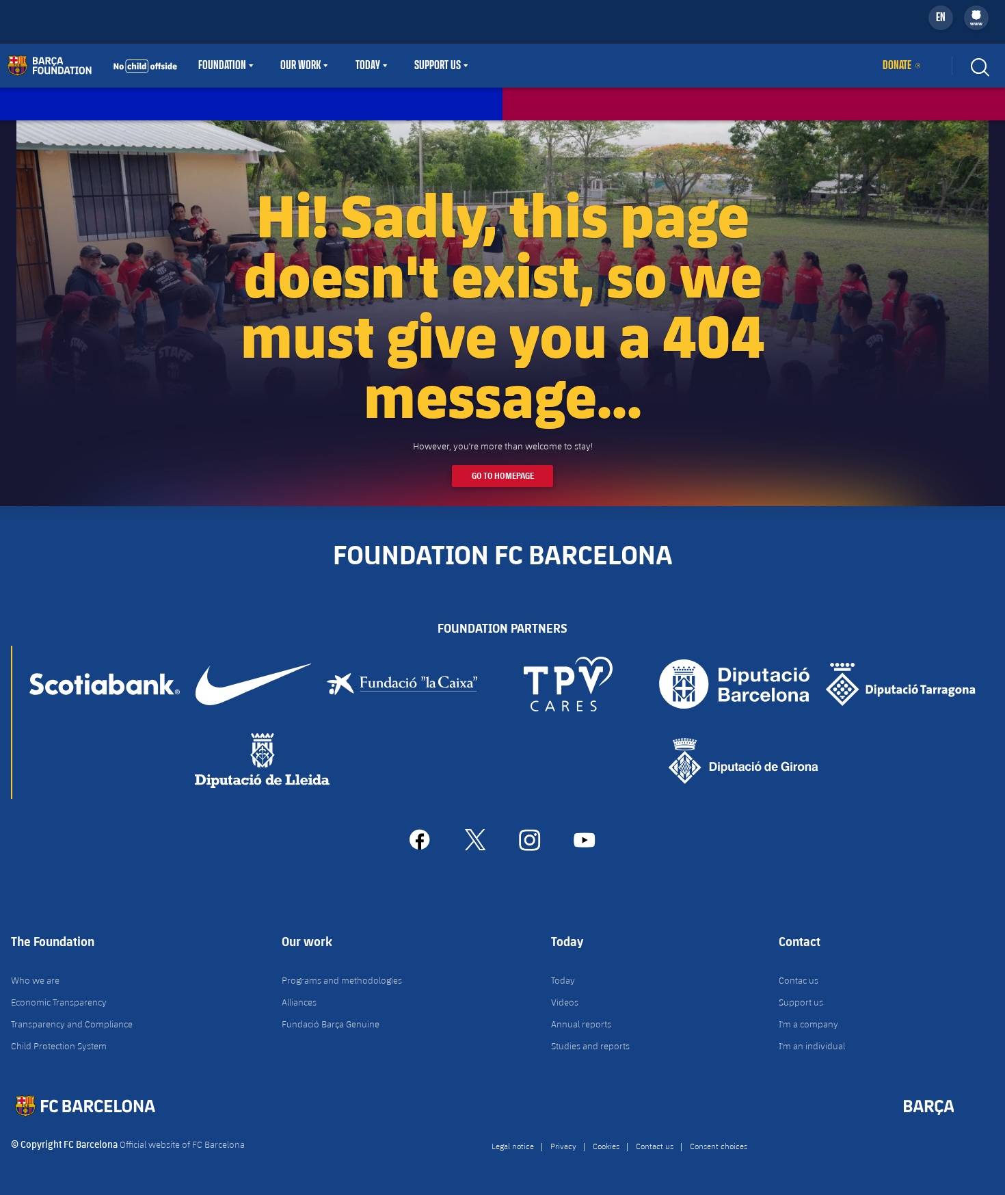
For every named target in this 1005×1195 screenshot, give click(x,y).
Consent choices (718, 1146)
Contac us (798, 980)
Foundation (222, 66)
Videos (564, 1002)
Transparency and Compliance (72, 1024)
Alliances (299, 1002)
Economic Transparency (59, 1002)
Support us (801, 1002)
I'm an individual (812, 1045)
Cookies (606, 1146)
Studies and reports (590, 1045)
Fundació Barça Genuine (330, 1024)
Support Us (437, 66)
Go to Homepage (503, 476)
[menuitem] (976, 15)
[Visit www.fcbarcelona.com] (92, 66)
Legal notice (513, 1146)
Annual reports (581, 1024)
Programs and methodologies (342, 980)
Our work (300, 66)
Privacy (563, 1146)
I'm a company (808, 1024)
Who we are (35, 980)
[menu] (976, 17)
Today (368, 66)
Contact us (654, 1146)
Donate (897, 66)
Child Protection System (59, 1045)
